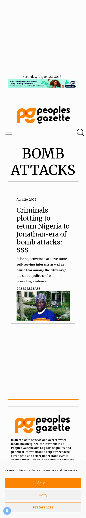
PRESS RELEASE (28, 289)
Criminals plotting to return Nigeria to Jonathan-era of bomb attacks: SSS (43, 230)
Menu (29, 133)
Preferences (43, 507)
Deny (43, 495)
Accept (43, 483)
